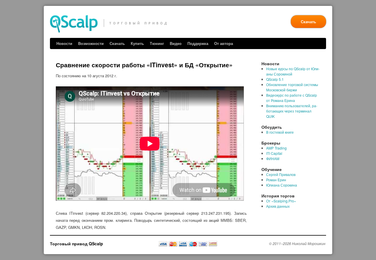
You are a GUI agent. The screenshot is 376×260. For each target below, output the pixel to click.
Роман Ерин (276, 179)
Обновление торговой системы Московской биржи (292, 87)
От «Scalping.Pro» (281, 200)
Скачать (308, 21)
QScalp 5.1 (275, 79)
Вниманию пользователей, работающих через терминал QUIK (291, 111)
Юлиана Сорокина (281, 184)
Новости (64, 43)
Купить (137, 43)
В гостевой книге (280, 132)
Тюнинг (157, 43)
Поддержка (197, 43)
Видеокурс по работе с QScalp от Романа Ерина (291, 98)
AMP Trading (276, 147)
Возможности (91, 43)
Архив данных (278, 206)
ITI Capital (274, 153)
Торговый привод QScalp (76, 243)
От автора (223, 43)
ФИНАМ (272, 158)
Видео (176, 43)
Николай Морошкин (308, 243)
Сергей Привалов (281, 174)
